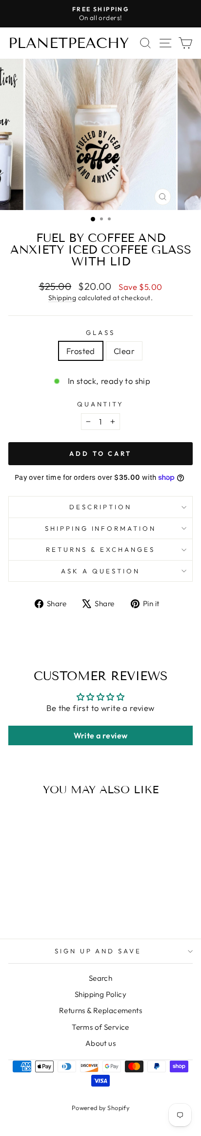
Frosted (80, 351)
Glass (100, 332)
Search (100, 978)
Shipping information (101, 528)
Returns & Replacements (100, 1010)
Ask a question (100, 571)
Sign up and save (98, 951)
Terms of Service (100, 1027)
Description (100, 507)
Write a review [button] (101, 735)
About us (100, 1043)
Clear (124, 351)
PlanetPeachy (68, 43)
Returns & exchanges (100, 549)
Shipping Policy (100, 994)
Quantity (100, 404)
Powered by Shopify (100, 1108)
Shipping (62, 297)
